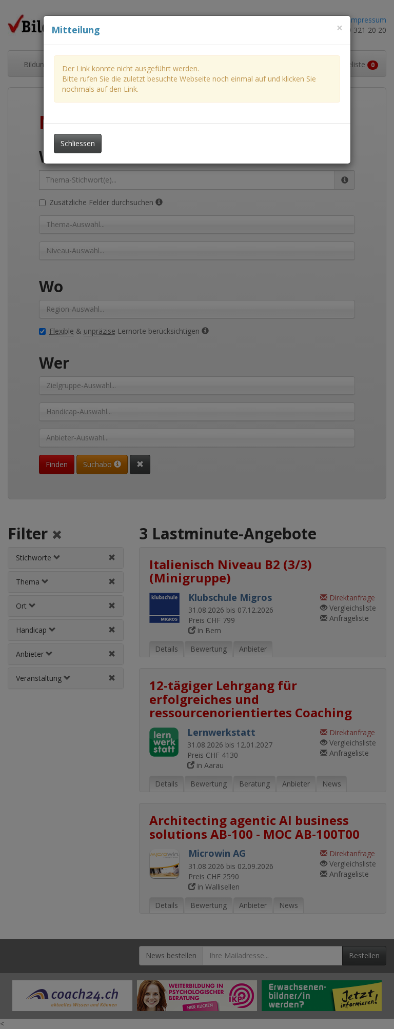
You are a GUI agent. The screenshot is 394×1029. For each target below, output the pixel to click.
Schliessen (78, 143)
